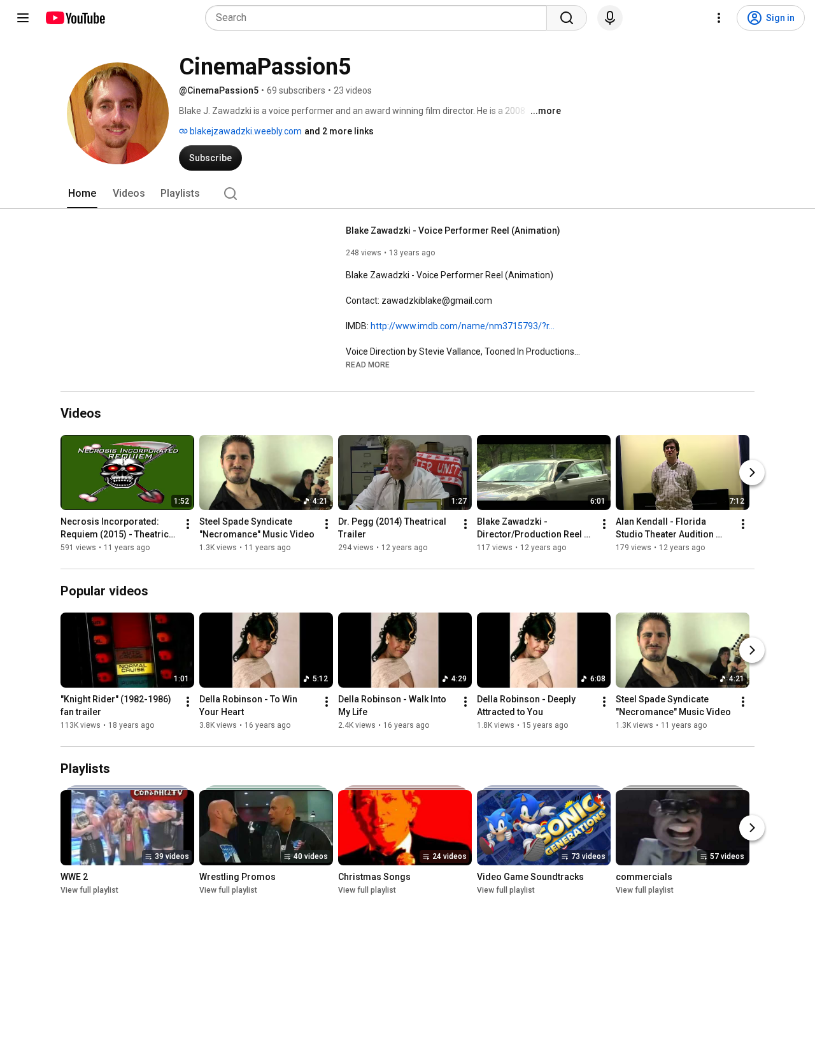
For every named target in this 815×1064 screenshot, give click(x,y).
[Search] (566, 18)
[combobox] (380, 17)
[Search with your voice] (610, 18)
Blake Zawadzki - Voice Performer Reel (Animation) (453, 230)
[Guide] (23, 17)
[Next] (752, 472)
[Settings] (718, 17)
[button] (368, 364)
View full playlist (89, 890)
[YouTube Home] (75, 18)
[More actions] (188, 524)
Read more (368, 364)
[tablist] (407, 193)
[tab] (82, 193)
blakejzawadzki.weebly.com (245, 131)
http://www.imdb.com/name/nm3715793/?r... (463, 326)
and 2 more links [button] (339, 131)
